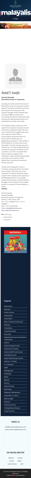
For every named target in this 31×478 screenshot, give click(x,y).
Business (7, 325)
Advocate (7, 309)
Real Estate (8, 389)
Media (6, 377)
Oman (12, 461)
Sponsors (7, 402)
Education (7, 334)
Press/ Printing (9, 386)
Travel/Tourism (9, 411)
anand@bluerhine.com (14, 208)
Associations (8, 316)
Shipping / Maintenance (12, 392)
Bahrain (11, 458)
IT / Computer (9, 364)
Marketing (7, 374)
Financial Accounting (11, 349)
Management (8, 371)
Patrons (6, 383)
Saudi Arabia (12, 464)
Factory (6, 343)
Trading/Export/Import (12, 408)
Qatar (20, 461)
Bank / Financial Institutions (13, 322)
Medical (7, 380)
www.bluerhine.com (12, 210)
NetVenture (21, 475)
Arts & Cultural (9, 312)
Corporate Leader (10, 331)
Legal (6, 367)
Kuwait (20, 458)
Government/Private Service (13, 352)
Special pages (8, 399)
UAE (21, 464)
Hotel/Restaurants (10, 355)
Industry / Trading (10, 361)
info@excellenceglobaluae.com (15, 427)
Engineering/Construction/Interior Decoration (15, 338)
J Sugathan (7, 220)
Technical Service (10, 405)
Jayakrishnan (7, 217)
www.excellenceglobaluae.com (15, 429)
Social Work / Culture (11, 395)
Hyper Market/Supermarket (13, 358)
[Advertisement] (15, 46)
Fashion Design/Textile (12, 346)
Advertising (7, 214)
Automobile (8, 319)
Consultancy (8, 328)
